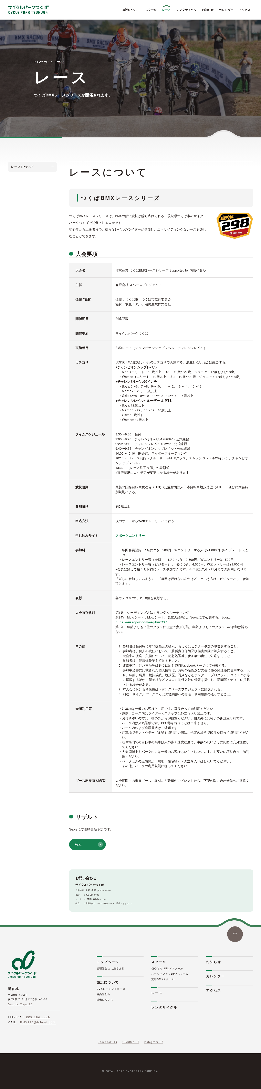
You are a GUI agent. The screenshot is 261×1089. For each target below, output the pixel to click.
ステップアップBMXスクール (170, 973)
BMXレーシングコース (111, 988)
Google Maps (18, 1004)
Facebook (105, 1042)
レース (166, 9)
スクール (151, 9)
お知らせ (207, 9)
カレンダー (226, 9)
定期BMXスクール (163, 979)
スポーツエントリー (130, 535)
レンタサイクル (186, 9)
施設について (130, 9)
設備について (105, 999)
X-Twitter (128, 1042)
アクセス (244, 9)
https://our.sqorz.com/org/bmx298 (141, 622)
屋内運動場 (104, 994)
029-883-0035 (38, 1017)
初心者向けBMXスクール (167, 968)
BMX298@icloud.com (38, 1022)
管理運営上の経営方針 (111, 968)
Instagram (151, 1042)
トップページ (41, 61)
